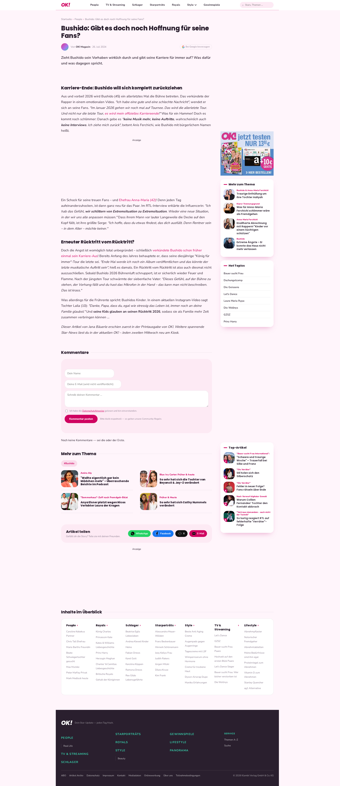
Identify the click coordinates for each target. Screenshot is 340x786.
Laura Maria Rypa (234, 301)
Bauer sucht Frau (233, 273)
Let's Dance (230, 294)
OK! (65, 4)
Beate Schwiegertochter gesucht (75, 657)
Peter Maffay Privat (76, 672)
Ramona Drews (134, 669)
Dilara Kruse (161, 669)
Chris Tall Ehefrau (75, 641)
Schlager (137, 5)
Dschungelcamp (233, 280)
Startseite (66, 19)
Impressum (108, 775)
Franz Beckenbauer (165, 641)
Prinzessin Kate (104, 637)
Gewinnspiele (212, 5)
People (94, 5)
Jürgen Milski (162, 664)
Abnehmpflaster (253, 631)
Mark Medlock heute (77, 678)
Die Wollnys (231, 307)
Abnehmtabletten (254, 647)
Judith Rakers (162, 658)
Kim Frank (160, 675)
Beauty (121, 758)
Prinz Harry (230, 321)
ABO (63, 775)
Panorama (179, 750)
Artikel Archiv (76, 775)
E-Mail (200, 533)
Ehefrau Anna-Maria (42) (137, 200)
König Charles (103, 631)
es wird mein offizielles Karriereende (132, 113)
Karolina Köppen (134, 664)
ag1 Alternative (252, 688)
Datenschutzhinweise (93, 410)
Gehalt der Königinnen (108, 679)
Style (190, 5)
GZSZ (227, 314)
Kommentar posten (81, 419)
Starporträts (157, 5)
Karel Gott (131, 658)
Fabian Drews (133, 652)
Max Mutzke (72, 667)
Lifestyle (250, 625)
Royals (176, 5)
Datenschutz (93, 775)
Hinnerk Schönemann (166, 647)
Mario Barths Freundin (78, 647)
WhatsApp (142, 533)
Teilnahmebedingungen (188, 775)
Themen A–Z (231, 739)
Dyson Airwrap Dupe (196, 677)
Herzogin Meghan (105, 658)
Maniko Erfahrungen (196, 682)
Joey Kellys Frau (163, 652)
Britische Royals (104, 674)
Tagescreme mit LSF (195, 651)
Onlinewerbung (152, 775)
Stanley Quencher (253, 682)
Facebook (165, 533)
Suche (227, 745)
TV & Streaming (115, 5)
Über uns (168, 775)
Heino (129, 647)
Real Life (68, 746)
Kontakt (121, 775)
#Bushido (69, 463)
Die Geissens (231, 287)
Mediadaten (135, 775)
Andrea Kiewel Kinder (137, 641)
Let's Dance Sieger (224, 666)
